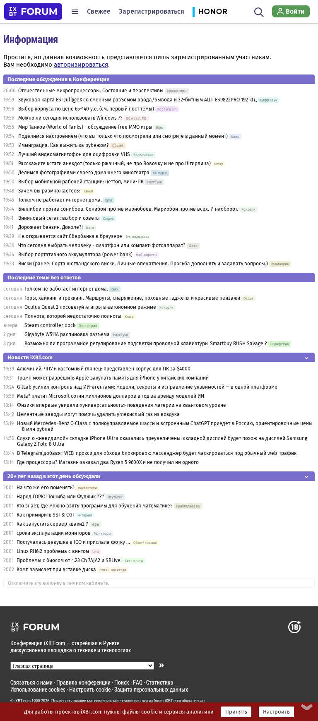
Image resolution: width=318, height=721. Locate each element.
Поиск (121, 682)
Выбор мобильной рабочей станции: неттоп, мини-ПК (81, 182)
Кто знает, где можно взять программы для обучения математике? (95, 506)
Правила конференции (83, 682)
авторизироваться (81, 64)
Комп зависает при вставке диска (56, 569)
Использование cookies (37, 689)
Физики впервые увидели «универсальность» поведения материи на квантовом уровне (121, 405)
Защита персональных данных (151, 689)
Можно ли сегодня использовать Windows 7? (70, 118)
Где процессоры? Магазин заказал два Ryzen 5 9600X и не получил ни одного (108, 462)
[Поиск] (259, 11)
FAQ (137, 682)
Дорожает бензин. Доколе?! (50, 227)
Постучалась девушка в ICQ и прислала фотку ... (73, 542)
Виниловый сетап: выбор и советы (59, 218)
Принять (236, 712)
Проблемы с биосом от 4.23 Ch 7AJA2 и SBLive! (69, 560)
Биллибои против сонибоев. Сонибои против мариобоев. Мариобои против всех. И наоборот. (128, 209)
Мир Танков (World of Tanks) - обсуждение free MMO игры (85, 127)
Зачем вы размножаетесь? (49, 191)
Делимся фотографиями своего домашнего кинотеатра (83, 172)
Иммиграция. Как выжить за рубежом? (63, 145)
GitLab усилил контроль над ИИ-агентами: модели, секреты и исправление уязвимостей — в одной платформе (147, 387)
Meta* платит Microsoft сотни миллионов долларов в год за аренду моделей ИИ (110, 396)
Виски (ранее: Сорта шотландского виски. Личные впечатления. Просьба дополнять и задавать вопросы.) (143, 264)
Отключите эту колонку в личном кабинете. (58, 583)
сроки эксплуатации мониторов (54, 533)
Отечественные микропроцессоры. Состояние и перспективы (91, 91)
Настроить (276, 712)
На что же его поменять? (46, 487)
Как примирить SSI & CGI (45, 515)
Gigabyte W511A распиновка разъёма (67, 334)
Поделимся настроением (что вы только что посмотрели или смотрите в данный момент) (123, 136)
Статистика (159, 682)
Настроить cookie (90, 689)
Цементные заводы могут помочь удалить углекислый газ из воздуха (98, 414)
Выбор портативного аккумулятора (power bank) (75, 254)
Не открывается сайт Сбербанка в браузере (70, 236)
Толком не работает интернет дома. (60, 200)
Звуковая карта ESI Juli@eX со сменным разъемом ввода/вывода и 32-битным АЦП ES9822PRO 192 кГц (137, 100)
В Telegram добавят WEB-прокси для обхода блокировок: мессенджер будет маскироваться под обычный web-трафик (156, 453)
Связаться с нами (31, 682)
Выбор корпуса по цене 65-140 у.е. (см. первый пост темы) (86, 109)
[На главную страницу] (33, 11)
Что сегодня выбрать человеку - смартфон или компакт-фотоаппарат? (102, 245)
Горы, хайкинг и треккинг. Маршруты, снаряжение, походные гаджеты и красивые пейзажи (132, 298)
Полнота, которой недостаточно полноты (72, 316)
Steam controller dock (49, 325)
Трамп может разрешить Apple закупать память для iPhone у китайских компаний (113, 378)
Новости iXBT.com (30, 357)
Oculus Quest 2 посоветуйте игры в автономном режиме (90, 307)
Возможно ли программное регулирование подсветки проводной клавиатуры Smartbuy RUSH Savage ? (145, 343)
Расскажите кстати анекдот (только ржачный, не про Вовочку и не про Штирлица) (114, 163)
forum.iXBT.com (167, 701)
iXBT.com (22, 701)
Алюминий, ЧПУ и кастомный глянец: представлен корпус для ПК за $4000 (103, 369)
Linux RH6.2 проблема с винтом (53, 551)
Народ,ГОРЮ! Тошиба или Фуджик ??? (60, 497)
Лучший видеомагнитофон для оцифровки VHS (74, 154)
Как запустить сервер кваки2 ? (52, 524)
